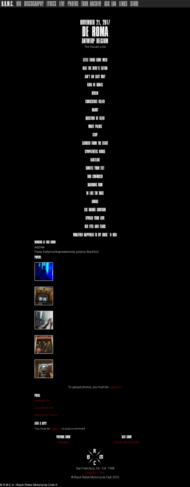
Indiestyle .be (42, 400)
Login (100, 473)
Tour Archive (91, 3)
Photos (73, 3)
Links (123, 3)
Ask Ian (110, 3)
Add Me (40, 247)
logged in (55, 428)
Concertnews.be (44, 407)
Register (91, 473)
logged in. (115, 387)
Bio (18, 3)
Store (134, 3)
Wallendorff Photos (46, 415)
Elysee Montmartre (126, 442)
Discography (34, 3)
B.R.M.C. (7, 3)
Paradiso (63, 442)
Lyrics (51, 3)
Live (62, 3)
